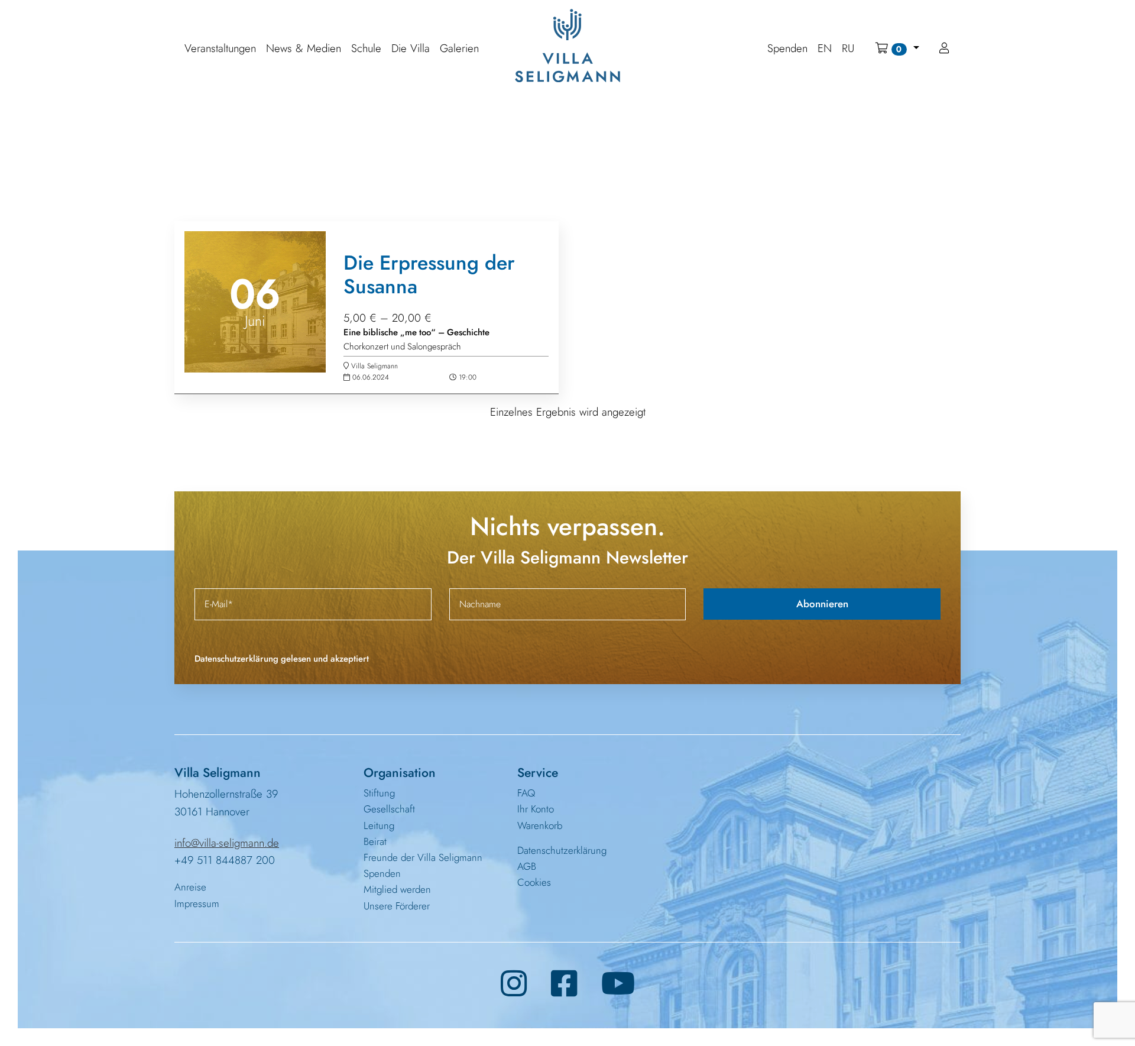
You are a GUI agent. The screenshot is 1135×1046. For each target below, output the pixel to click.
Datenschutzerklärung (562, 850)
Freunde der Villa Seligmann (423, 857)
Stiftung (379, 793)
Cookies (534, 882)
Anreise (190, 887)
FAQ (526, 793)
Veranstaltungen (220, 48)
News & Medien (303, 48)
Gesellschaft (389, 809)
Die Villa (410, 48)
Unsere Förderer (397, 906)
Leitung (379, 825)
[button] (897, 48)
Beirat (375, 841)
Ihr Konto (535, 809)
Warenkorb (539, 825)
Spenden (382, 873)
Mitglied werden (397, 889)
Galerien (459, 48)
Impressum (196, 903)
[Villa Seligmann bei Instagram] (514, 984)
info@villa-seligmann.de (226, 843)
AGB (526, 866)
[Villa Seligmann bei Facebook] (564, 984)
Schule (366, 48)
